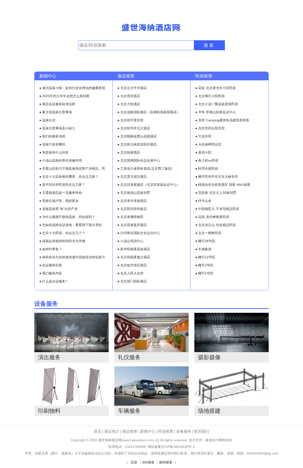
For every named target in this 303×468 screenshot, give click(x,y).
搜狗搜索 (165, 462)
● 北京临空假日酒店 (132, 265)
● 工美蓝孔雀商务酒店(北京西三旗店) (144, 168)
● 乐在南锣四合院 (208, 144)
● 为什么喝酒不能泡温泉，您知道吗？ (67, 217)
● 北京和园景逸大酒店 (133, 257)
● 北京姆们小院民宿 (210, 96)
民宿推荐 (203, 76)
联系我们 (201, 431)
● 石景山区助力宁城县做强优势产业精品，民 (72, 168)
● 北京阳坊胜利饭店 (132, 209)
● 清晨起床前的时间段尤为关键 (62, 241)
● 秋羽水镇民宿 (206, 168)
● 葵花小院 (203, 152)
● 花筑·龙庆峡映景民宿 (212, 217)
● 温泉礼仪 (47, 120)
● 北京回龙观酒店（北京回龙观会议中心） (148, 184)
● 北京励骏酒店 (128, 152)
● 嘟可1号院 (204, 273)
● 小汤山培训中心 (130, 241)
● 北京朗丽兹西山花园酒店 (137, 136)
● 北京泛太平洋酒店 (132, 88)
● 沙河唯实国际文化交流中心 (138, 233)
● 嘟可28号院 (205, 241)
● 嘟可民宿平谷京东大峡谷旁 (216, 176)
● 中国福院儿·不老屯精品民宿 (217, 209)
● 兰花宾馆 (203, 136)
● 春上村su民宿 (206, 160)
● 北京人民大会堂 (130, 273)
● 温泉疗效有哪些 (52, 144)
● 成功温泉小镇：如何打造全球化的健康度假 (72, 88)
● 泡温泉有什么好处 (54, 152)
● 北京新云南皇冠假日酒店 (137, 144)
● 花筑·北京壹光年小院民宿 (215, 88)
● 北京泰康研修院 (130, 217)
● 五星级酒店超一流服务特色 (60, 193)
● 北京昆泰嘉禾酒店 (132, 225)
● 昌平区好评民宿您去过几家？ (62, 184)
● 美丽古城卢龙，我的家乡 (59, 201)
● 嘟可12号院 (205, 257)
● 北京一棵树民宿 (208, 233)
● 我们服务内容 (50, 273)
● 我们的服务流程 (52, 136)
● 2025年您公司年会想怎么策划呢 (64, 96)
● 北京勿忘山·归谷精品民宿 (215, 225)
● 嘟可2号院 (204, 265)
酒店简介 (112, 431)
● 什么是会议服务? (53, 281)
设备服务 (46, 303)
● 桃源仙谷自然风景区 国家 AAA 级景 (222, 184)
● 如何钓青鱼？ (50, 249)
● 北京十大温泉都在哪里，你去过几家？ (68, 176)
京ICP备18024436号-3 (178, 447)
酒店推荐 (125, 76)
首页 (97, 431)
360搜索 (148, 462)
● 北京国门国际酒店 (132, 281)
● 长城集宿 (203, 249)
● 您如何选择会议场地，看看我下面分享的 (70, 225)
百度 (134, 462)
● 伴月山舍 (203, 201)
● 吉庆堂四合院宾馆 (210, 128)
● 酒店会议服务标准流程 (57, 104)
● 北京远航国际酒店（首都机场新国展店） (148, 112)
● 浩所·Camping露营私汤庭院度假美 (222, 120)
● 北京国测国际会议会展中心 (138, 160)
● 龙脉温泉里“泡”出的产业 (58, 209)
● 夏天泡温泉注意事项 (55, 112)
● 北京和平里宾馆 (130, 120)
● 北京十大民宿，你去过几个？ (62, 233)
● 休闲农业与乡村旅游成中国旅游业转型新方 (72, 257)
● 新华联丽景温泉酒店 (133, 249)
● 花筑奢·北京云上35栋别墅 (215, 193)
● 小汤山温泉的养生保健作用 (60, 160)
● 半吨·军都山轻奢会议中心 (215, 112)
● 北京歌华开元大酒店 (133, 128)
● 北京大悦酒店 (128, 104)
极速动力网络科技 (218, 440)
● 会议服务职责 (50, 265)
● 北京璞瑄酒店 (128, 96)
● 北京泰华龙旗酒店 (132, 201)
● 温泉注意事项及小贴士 (57, 128)
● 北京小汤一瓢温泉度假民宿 (216, 104)
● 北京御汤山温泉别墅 (133, 193)
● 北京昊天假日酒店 (132, 176)
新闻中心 (47, 76)
